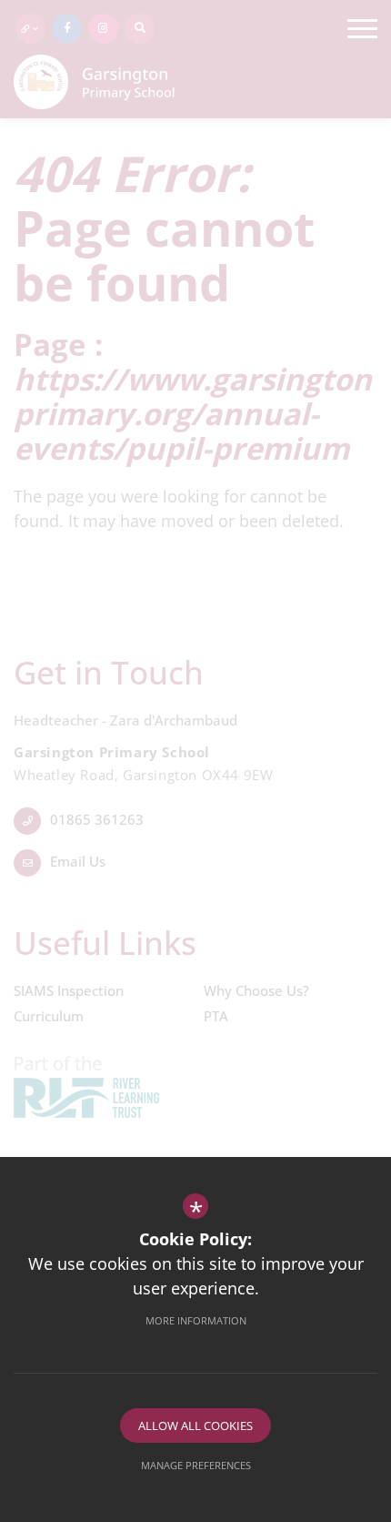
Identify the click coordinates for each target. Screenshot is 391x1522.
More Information (195, 1320)
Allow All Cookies (195, 1425)
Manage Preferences (196, 1465)
